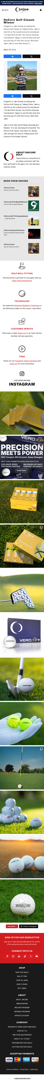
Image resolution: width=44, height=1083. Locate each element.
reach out (13, 364)
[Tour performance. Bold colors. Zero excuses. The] (22, 546)
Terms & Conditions (12, 1069)
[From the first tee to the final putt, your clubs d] (22, 590)
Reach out (22, 333)
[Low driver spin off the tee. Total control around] (22, 501)
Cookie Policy (34, 1069)
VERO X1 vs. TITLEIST (22, 1039)
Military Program (22, 1007)
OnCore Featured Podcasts (14, 230)
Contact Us (22, 1031)
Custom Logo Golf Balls (22, 1047)
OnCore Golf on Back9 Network (15, 202)
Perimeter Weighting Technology (27, 306)
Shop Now (38, 3)
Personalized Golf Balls (22, 1043)
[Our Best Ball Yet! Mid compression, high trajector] (22, 901)
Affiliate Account (22, 1015)
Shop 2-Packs (22, 984)
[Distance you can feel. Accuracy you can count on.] (22, 457)
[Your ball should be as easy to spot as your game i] (22, 723)
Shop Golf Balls (22, 972)
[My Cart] (40, 10)
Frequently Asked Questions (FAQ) (22, 1027)
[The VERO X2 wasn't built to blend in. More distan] (22, 856)
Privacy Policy (24, 1069)
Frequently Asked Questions (26, 361)
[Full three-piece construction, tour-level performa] (22, 413)
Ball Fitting (22, 976)
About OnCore (22, 999)
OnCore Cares (9, 188)
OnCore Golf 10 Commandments (16, 216)
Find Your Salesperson (22, 1035)
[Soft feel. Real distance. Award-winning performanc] (22, 679)
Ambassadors (22, 1003)
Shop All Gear (22, 980)
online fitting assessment (22, 281)
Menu (6, 10)
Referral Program (22, 1011)
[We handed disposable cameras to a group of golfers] (22, 768)
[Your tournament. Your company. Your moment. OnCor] (22, 812)
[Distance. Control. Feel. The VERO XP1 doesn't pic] (22, 634)
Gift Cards (22, 988)
